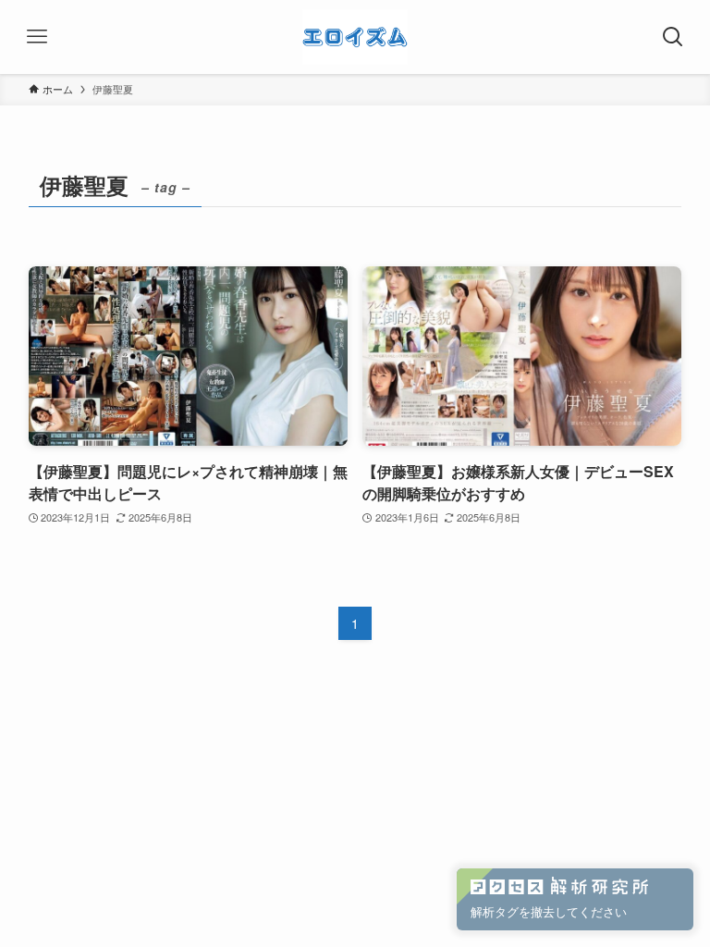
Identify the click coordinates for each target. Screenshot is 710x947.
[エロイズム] (355, 37)
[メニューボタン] (37, 37)
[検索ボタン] (673, 37)
